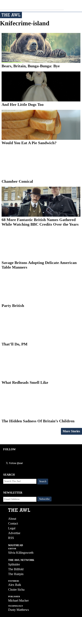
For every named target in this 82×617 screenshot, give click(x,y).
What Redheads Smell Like (25, 382)
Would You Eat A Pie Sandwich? (29, 143)
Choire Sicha (16, 589)
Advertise (14, 533)
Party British (13, 305)
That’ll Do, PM (14, 344)
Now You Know (11, 60)
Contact (13, 523)
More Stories (71, 431)
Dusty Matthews (18, 609)
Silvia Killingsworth (20, 552)
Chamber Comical (17, 181)
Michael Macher (18, 600)
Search (42, 481)
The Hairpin (15, 574)
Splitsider (14, 564)
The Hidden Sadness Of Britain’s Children (38, 421)
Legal (11, 528)
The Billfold (15, 569)
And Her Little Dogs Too (23, 104)
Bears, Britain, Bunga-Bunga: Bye (31, 66)
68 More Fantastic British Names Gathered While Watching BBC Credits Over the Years (40, 221)
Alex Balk (14, 584)
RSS (11, 538)
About (12, 518)
